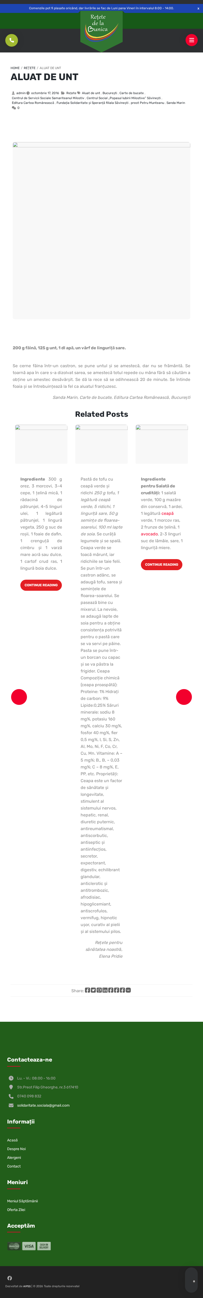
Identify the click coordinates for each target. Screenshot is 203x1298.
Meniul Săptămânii (22, 1201)
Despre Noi (16, 1149)
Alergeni (14, 1157)
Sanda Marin (176, 103)
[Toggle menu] (192, 40)
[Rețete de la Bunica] (101, 28)
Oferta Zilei (16, 1210)
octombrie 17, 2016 (45, 93)
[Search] (191, 1273)
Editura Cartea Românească (33, 103)
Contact (14, 1166)
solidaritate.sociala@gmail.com (43, 1105)
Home (15, 68)
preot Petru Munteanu (147, 103)
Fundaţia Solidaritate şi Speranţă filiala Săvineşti (92, 103)
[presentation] (19, 697)
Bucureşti (110, 93)
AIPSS (27, 1286)
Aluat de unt (45, 77)
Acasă (12, 1140)
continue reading (41, 585)
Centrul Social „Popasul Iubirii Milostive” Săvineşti (124, 98)
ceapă (168, 513)
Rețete (29, 68)
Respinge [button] (198, 8)
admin (21, 93)
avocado (149, 533)
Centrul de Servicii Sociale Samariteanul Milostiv (48, 98)
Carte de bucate (131, 93)
